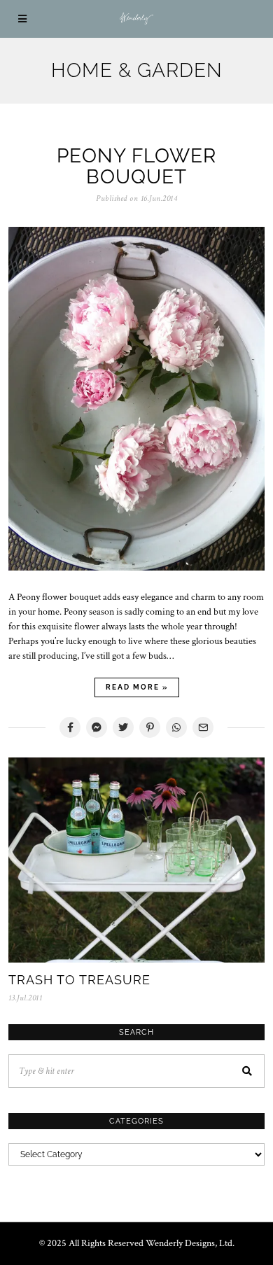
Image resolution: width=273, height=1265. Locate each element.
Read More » (137, 687)
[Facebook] (69, 727)
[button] (248, 1071)
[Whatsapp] (176, 727)
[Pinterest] (149, 727)
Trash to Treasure (79, 979)
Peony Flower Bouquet (136, 166)
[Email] (203, 727)
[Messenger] (96, 727)
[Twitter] (123, 727)
